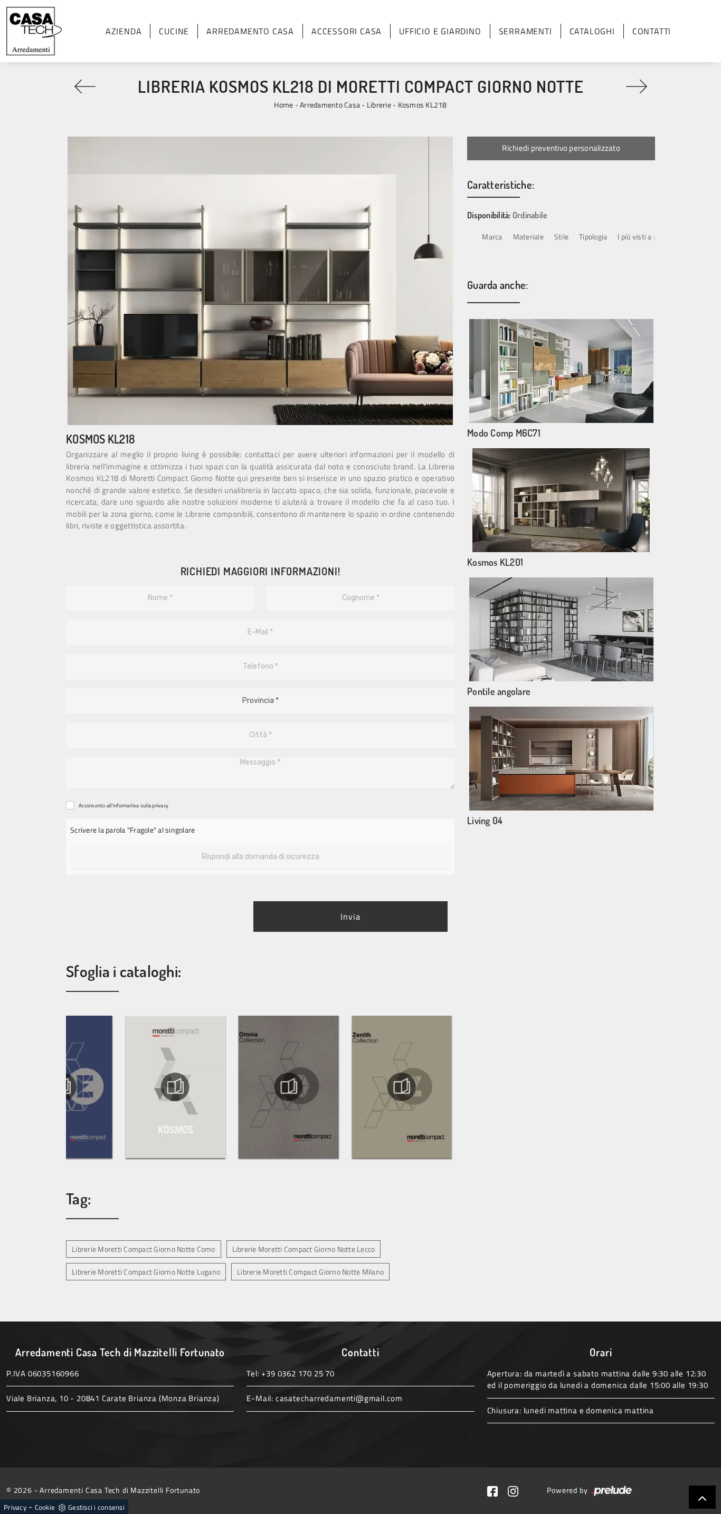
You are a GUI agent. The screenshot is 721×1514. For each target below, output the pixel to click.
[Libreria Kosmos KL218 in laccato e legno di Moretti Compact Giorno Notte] (260, 281)
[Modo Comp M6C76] (636, 86)
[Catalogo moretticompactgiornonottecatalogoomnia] (345, 1087)
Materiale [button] (528, 236)
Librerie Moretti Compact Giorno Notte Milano (310, 1271)
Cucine (174, 31)
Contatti (651, 31)
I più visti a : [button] (636, 236)
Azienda (124, 31)
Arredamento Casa (250, 31)
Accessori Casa (346, 31)
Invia (350, 916)
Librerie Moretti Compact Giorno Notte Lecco (303, 1249)
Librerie (379, 104)
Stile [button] (561, 236)
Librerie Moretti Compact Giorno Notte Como (143, 1249)
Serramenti (525, 31)
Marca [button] (492, 236)
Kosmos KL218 (422, 104)
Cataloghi (592, 31)
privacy (160, 805)
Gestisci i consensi (96, 1507)
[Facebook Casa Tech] (497, 1490)
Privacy (15, 1507)
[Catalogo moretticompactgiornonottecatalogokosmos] (232, 1087)
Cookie (45, 1507)
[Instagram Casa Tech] (517, 1490)
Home (283, 104)
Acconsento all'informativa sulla (123, 805)
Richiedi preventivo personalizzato (561, 148)
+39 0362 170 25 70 (297, 1373)
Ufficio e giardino (440, 31)
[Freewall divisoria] (84, 86)
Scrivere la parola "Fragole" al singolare (132, 829)
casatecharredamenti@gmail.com (339, 1398)
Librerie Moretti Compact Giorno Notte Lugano (146, 1271)
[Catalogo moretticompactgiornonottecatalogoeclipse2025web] (119, 1087)
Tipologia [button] (593, 236)
